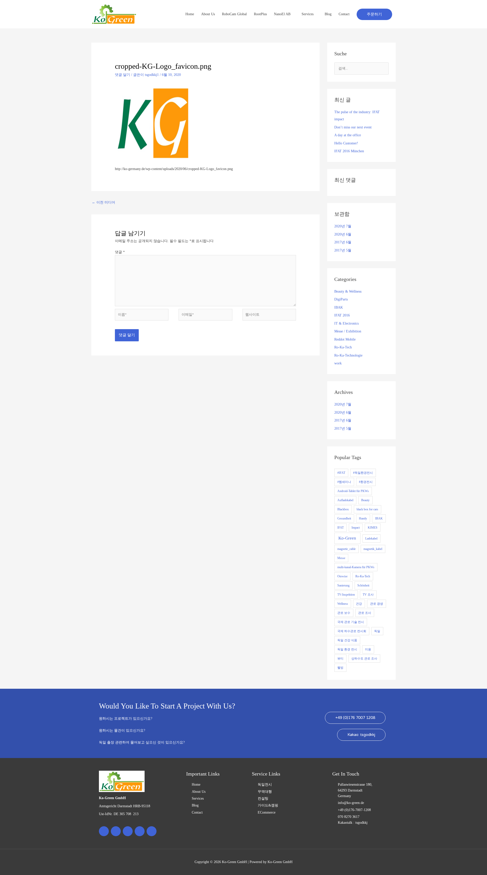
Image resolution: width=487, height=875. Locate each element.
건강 (359, 603)
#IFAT (341, 473)
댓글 (120, 252)
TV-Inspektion (346, 594)
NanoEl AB (282, 14)
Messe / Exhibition (347, 331)
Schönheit (363, 585)
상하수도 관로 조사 (364, 658)
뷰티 (340, 658)
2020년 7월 (342, 226)
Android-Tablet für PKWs (353, 491)
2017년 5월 (342, 250)
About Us (208, 14)
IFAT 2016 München (349, 151)
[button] (374, 14)
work (338, 363)
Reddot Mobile (345, 339)
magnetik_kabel (372, 549)
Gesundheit (344, 518)
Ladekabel (371, 538)
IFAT (340, 527)
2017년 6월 (342, 242)
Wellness (342, 603)
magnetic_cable (346, 549)
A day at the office (347, 135)
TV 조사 (368, 594)
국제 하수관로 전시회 (351, 631)
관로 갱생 (376, 603)
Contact (344, 14)
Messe (341, 558)
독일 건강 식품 (347, 640)
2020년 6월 (342, 234)
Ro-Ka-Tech (343, 347)
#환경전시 (366, 482)
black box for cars (367, 509)
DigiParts (341, 299)
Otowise (342, 576)
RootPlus (260, 14)
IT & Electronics (346, 323)
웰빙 (340, 667)
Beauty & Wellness (347, 291)
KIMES (372, 527)
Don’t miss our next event (353, 127)
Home (189, 14)
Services (308, 14)
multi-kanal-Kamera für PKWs (355, 567)
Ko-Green (347, 538)
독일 (377, 631)
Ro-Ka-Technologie (348, 355)
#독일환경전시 (363, 473)
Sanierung (343, 585)
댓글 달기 (122, 75)
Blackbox (343, 509)
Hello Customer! (346, 143)
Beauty (365, 500)
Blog (328, 14)
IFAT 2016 (342, 315)
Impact (356, 527)
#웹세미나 (344, 482)
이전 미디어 (103, 202)
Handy (363, 518)
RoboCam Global (234, 14)
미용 (368, 649)
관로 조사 (364, 613)
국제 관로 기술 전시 (350, 622)
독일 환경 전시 (347, 649)
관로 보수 (343, 613)
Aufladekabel (345, 500)
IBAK (338, 307)
